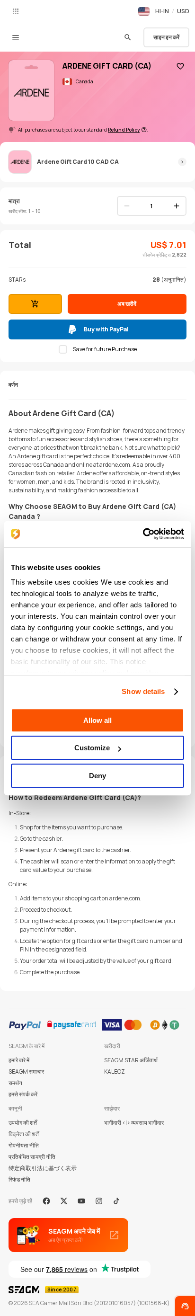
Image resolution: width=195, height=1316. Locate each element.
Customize (92, 748)
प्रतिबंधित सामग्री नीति (32, 1157)
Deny (97, 776)
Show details (143, 691)
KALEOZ (114, 1071)
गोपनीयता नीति (24, 1145)
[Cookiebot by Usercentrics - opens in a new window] (142, 534)
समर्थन (15, 1083)
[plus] (176, 206)
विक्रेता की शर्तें (24, 1134)
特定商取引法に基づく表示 (43, 1168)
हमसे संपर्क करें (23, 1094)
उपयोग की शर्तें (23, 1123)
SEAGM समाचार (26, 1071)
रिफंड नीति (19, 1179)
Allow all (97, 720)
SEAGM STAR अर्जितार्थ (131, 1060)
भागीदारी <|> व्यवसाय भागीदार (134, 1123)
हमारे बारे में (19, 1060)
